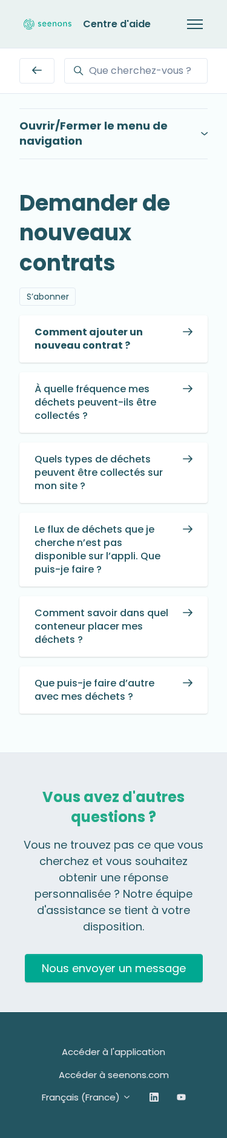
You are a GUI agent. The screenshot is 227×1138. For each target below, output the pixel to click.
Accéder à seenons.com (114, 1074)
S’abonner (48, 297)
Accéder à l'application (113, 1051)
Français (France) (82, 1097)
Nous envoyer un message (114, 968)
